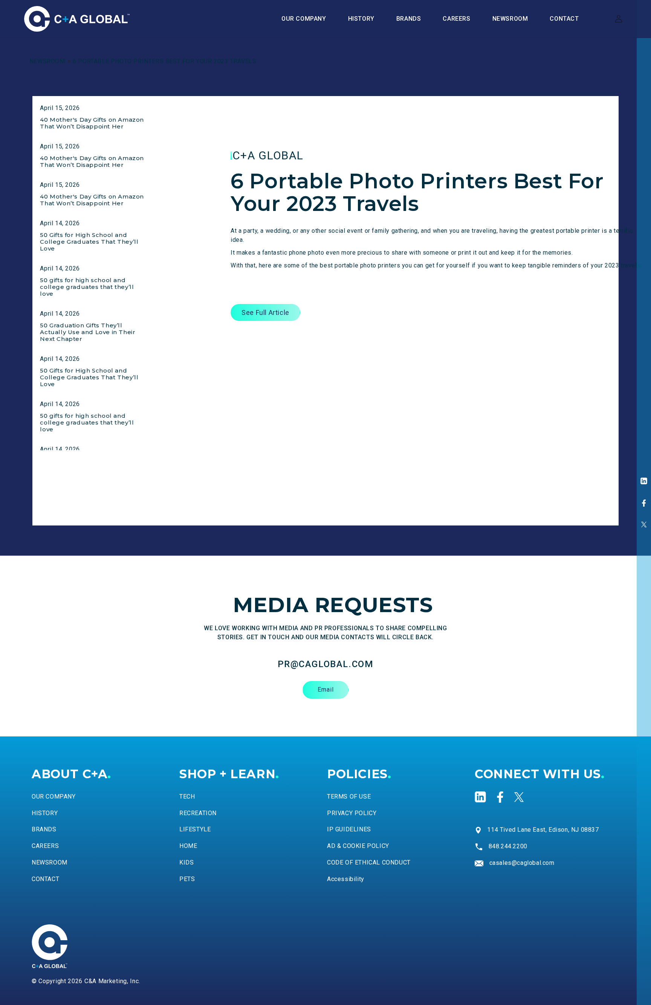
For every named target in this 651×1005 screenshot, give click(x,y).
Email (326, 689)
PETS (187, 879)
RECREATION (198, 813)
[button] (408, 19)
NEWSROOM (47, 61)
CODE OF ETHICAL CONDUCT (369, 862)
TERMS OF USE (349, 796)
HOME (188, 845)
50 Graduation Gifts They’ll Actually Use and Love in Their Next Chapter (87, 332)
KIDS (186, 862)
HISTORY (45, 813)
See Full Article (265, 312)
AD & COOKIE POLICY (358, 845)
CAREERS (45, 845)
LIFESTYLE (195, 829)
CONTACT (45, 879)
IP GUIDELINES (349, 829)
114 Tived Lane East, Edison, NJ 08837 (543, 829)
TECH (187, 796)
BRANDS (44, 829)
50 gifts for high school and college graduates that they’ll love (87, 286)
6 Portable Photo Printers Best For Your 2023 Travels (164, 61)
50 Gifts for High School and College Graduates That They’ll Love (89, 241)
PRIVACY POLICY (351, 813)
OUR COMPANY (54, 796)
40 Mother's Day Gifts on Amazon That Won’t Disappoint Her (92, 123)
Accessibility (345, 879)
